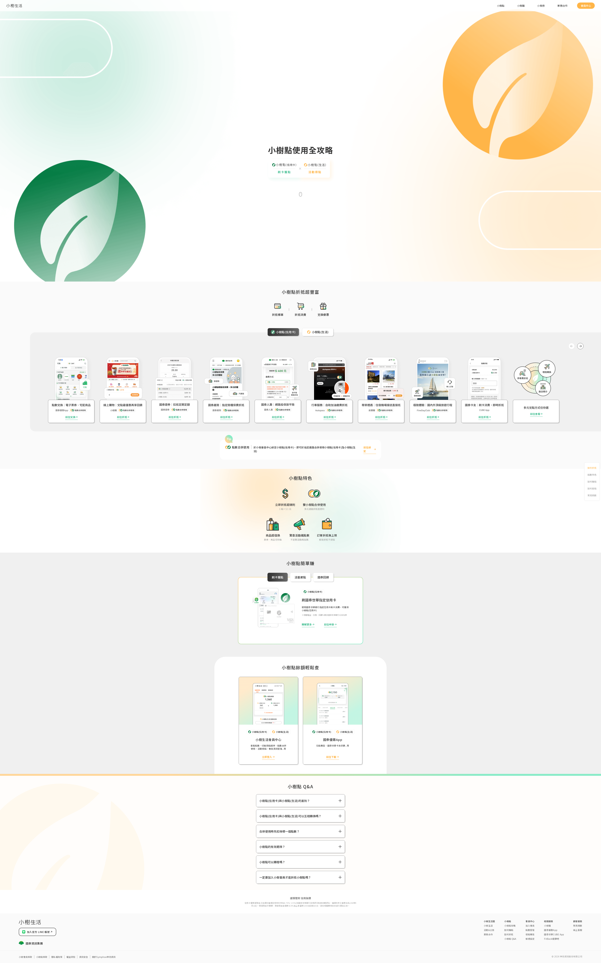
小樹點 (501, 6)
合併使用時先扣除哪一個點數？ (279, 831)
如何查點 (592, 488)
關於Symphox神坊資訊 (104, 956)
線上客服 (577, 930)
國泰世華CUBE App (554, 934)
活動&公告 (489, 930)
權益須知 (70, 956)
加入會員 (530, 925)
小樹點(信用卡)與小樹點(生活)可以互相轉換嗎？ (290, 816)
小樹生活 (488, 925)
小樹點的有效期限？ (272, 847)
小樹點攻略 (509, 925)
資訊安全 (83, 956)
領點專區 (530, 934)
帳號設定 (530, 938)
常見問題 (592, 495)
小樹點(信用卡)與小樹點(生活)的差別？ (284, 801)
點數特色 (592, 474)
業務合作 (562, 6)
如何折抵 (592, 467)
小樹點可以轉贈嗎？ (272, 862)
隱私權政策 (56, 956)
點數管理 (530, 930)
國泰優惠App (550, 930)
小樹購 (521, 6)
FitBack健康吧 (551, 938)
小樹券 (541, 6)
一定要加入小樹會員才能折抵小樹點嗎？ (285, 877)
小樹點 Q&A (510, 938)
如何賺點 (592, 481)
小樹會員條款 (25, 956)
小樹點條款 (41, 956)
